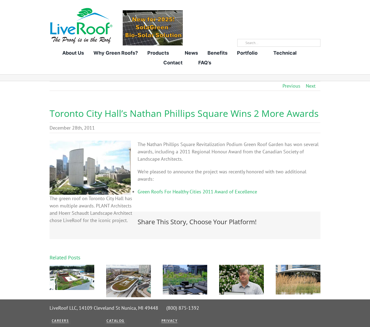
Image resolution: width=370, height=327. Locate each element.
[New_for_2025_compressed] (153, 12)
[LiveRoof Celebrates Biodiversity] (185, 268)
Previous (291, 86)
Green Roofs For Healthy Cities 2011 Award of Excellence (197, 192)
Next (311, 86)
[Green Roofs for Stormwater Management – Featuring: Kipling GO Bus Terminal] (128, 268)
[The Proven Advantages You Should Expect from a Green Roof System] (72, 268)
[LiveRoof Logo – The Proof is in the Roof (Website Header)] (81, 9)
